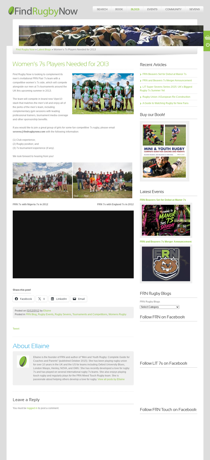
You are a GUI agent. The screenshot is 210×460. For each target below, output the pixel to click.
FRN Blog (31, 314)
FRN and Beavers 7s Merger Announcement (167, 80)
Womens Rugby (117, 314)
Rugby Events (46, 314)
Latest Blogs (44, 49)
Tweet (16, 328)
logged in (32, 408)
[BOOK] (119, 9)
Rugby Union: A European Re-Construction (166, 96)
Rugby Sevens (63, 314)
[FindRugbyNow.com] (43, 9)
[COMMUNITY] (173, 9)
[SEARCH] (102, 9)
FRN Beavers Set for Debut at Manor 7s (164, 74)
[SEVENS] (194, 9)
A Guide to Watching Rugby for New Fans (165, 103)
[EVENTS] (152, 9)
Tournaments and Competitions (89, 314)
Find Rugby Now (25, 49)
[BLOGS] (135, 9)
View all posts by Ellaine (111, 379)
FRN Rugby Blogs (150, 301)
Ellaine (47, 310)
